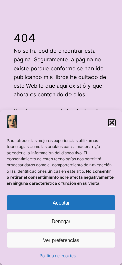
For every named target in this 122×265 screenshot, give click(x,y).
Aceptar (61, 203)
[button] (111, 122)
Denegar (61, 221)
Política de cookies (58, 255)
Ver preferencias (61, 240)
